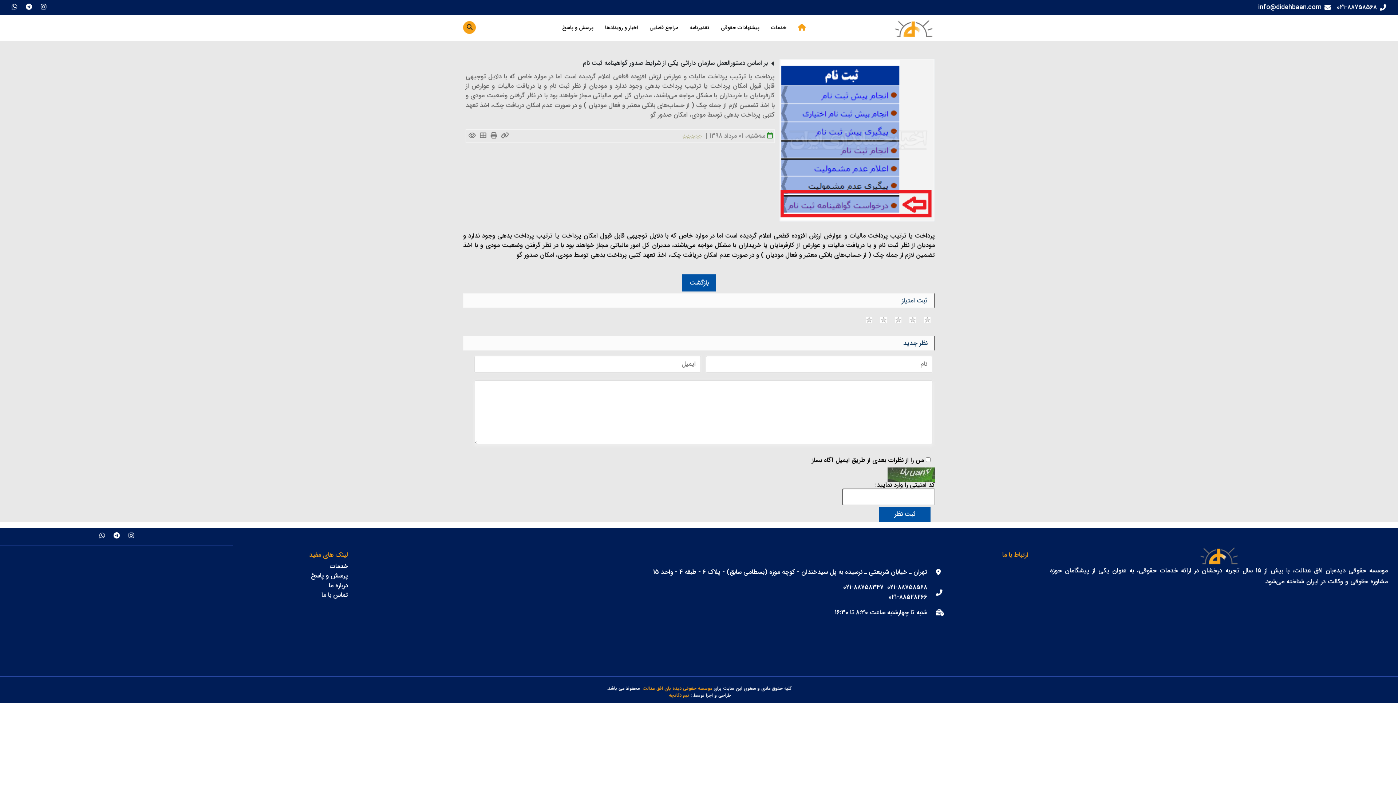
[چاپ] (494, 136)
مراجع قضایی (663, 28)
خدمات (778, 28)
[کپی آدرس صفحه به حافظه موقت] (505, 136)
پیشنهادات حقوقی (740, 28)
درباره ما (338, 586)
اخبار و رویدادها (621, 28)
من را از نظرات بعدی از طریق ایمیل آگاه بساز (868, 460)
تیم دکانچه (679, 695)
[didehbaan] (913, 28)
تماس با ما (334, 595)
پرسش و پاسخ (577, 28)
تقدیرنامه (699, 28)
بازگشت (699, 283)
